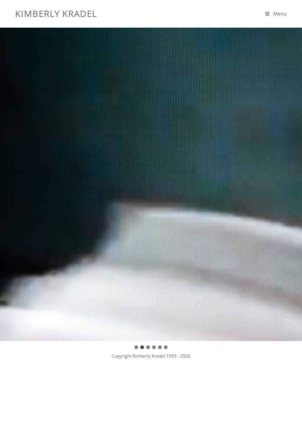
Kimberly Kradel (56, 13)
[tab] (136, 347)
